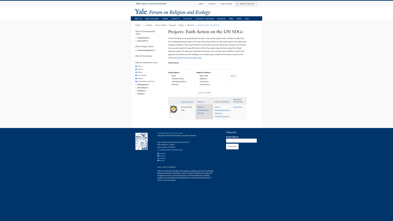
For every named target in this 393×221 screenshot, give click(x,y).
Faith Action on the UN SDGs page (187, 58)
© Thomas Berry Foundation (170, 150)
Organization (187, 102)
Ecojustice (187, 18)
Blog (247, 18)
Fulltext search (173, 63)
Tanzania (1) (141, 90)
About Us (138, 18)
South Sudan (160, 25)
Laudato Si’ (175, 18)
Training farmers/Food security (202, 110)
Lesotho (190, 25)
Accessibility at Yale (164, 133)
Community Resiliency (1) (146, 50)
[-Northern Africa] (181, 78)
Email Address (232, 137)
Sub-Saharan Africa (222, 110)
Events (239, 18)
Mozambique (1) (143, 84)
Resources (221, 18)
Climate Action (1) (143, 37)
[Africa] (181, 75)
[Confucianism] (212, 84)
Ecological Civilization (204, 18)
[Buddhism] (212, 78)
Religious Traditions (203, 72)
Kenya (181, 25)
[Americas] (181, 84)
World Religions (152, 18)
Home (137, 25)
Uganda (148, 25)
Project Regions (173, 72)
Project (200, 102)
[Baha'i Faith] (212, 75)
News (231, 18)
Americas (218, 113)
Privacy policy (178, 133)
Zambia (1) (141, 93)
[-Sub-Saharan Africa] (181, 81)
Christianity (238, 107)
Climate (165, 18)
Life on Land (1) (142, 40)
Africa (217, 107)
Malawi (172, 25)
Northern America (222, 116)
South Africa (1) (143, 87)
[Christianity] (212, 81)
